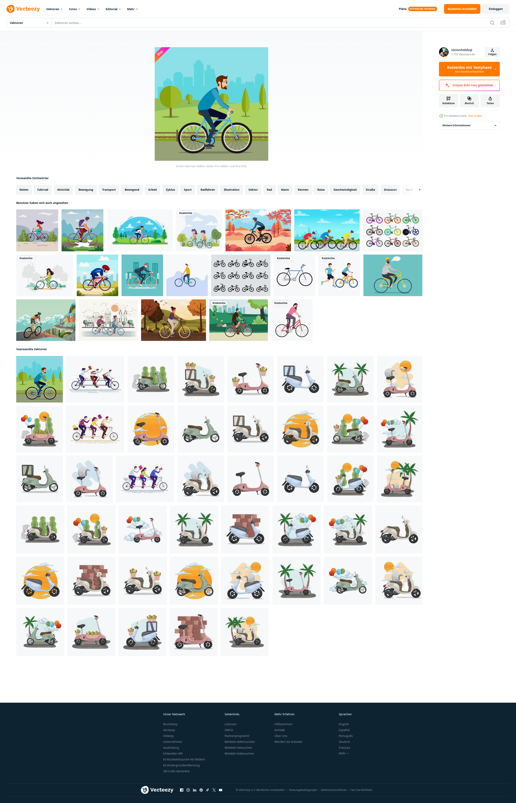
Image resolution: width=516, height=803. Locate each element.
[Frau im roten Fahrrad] (291, 320)
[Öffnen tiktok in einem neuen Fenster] (207, 790)
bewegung (85, 190)
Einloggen (496, 9)
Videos (91, 9)
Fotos (73, 9)
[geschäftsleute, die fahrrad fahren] (95, 379)
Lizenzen (231, 724)
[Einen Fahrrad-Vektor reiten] (39, 379)
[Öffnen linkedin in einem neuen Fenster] (194, 790)
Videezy (168, 736)
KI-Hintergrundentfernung (181, 765)
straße (370, 190)
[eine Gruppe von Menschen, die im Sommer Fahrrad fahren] (327, 230)
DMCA (229, 730)
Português (346, 736)
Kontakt (280, 730)
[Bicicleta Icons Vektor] (240, 275)
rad (269, 190)
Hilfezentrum (283, 724)
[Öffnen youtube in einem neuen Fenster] (220, 790)
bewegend (132, 190)
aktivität (63, 190)
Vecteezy (169, 730)
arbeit (152, 190)
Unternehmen (172, 742)
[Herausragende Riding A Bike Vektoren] (187, 275)
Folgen (492, 54)
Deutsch (344, 742)
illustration (231, 190)
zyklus (170, 190)
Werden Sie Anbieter (289, 742)
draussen (390, 190)
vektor (253, 190)
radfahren (208, 190)
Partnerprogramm (237, 736)
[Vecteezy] (23, 9)
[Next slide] (416, 190)
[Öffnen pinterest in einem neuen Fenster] (201, 790)
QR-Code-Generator (176, 771)
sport (188, 190)
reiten (23, 190)
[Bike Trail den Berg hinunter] (45, 320)
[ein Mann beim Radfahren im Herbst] (258, 230)
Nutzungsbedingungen (303, 790)
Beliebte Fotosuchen (238, 747)
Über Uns (281, 736)
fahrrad (42, 190)
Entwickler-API (173, 753)
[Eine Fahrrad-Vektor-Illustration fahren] (37, 230)
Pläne (403, 9)
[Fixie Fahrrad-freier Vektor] (392, 230)
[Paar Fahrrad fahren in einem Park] (199, 230)
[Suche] (492, 22)
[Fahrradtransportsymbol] (294, 275)
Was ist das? (475, 116)
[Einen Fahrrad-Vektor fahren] (108, 320)
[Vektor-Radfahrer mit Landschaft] (140, 230)
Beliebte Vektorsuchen (240, 742)
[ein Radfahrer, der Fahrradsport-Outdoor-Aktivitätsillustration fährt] (97, 275)
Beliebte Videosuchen (239, 753)
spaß (409, 190)
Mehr (130, 9)
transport (109, 190)
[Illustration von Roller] (151, 379)
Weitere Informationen (456, 125)
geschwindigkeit (345, 190)
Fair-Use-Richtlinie (361, 790)
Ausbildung (171, 747)
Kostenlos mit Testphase (469, 69)
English (344, 724)
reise (321, 190)
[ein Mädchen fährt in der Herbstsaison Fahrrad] (173, 320)
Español (344, 730)
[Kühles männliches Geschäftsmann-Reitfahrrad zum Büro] (142, 275)
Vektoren (52, 9)
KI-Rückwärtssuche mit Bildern (184, 759)
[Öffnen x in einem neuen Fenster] (214, 790)
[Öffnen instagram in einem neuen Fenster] (188, 790)
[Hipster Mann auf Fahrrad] (392, 275)
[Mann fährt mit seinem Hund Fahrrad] (82, 230)
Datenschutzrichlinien (334, 790)
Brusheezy (170, 724)
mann (285, 190)
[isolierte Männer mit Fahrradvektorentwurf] (339, 275)
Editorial (111, 9)
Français (344, 747)
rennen (303, 190)
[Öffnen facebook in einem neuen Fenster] (181, 790)
